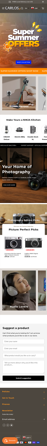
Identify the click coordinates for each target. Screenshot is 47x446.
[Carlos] (6, 130)
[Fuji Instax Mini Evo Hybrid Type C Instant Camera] (13, 243)
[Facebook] (4, 425)
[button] (3, 8)
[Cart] (43, 8)
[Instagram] (8, 425)
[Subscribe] (44, 419)
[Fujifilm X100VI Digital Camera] (33, 243)
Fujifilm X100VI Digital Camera (31, 254)
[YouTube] (11, 425)
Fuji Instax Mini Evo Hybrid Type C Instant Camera (13, 254)
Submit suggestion (23, 378)
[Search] (22, 8)
